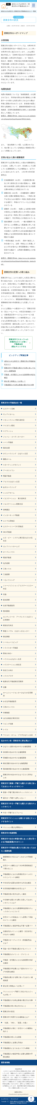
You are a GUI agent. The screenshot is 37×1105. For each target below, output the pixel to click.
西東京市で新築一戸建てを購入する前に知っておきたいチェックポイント (18, 784)
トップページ (4, 1098)
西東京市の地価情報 (9, 833)
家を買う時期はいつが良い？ (15, 381)
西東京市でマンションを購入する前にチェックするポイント (18, 819)
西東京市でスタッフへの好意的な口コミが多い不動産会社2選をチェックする (18, 343)
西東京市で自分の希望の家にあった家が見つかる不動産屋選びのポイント (18, 840)
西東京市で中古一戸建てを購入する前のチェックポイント (18, 805)
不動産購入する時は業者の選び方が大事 (19, 385)
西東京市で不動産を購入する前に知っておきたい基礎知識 (18, 849)
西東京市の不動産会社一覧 (11, 403)
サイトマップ (14, 1098)
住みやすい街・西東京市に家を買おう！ (16, 741)
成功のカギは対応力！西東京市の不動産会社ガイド (18, 6)
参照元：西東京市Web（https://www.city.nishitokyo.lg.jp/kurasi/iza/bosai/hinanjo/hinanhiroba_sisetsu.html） (18, 261)
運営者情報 (5, 1062)
